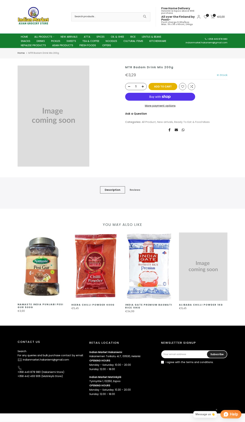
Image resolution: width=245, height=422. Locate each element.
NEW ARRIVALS (69, 37)
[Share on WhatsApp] (183, 130)
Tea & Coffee (90, 41)
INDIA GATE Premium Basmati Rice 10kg (148, 306)
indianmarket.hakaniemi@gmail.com (206, 42)
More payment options (160, 105)
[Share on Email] (176, 130)
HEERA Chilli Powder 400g (93, 304)
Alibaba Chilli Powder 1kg (201, 304)
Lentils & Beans (151, 37)
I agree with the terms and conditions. (189, 362)
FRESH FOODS (87, 45)
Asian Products (62, 45)
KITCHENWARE (157, 41)
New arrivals (165, 122)
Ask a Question (136, 114)
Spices (100, 37)
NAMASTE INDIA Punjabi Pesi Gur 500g (40, 306)
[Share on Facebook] (169, 130)
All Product (149, 122)
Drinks (41, 41)
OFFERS (106, 45)
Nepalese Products (33, 45)
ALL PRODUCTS (43, 37)
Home (21, 53)
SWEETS (71, 41)
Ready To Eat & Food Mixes (192, 122)
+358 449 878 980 (217, 38)
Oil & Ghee (117, 37)
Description (112, 190)
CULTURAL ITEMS (133, 41)
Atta (87, 37)
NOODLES (111, 41)
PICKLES (55, 41)
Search (22, 351)
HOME (24, 37)
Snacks (25, 41)
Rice (133, 37)
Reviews (135, 190)
